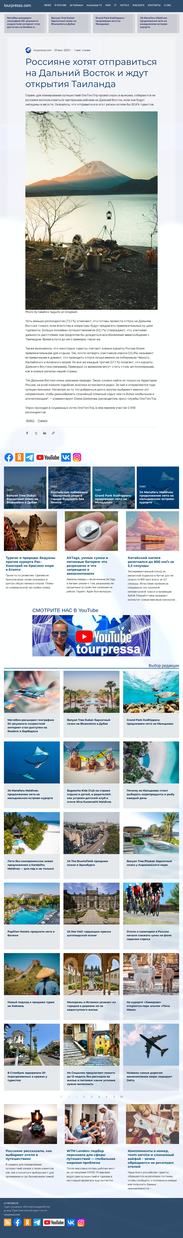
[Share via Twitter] (36, 433)
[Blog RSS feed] (7, 1222)
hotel (10, 489)
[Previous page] (69, 1097)
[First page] (61, 1097)
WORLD (30, 420)
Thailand (42, 420)
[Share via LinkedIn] (44, 433)
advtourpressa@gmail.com (36, 1206)
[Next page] (114, 1097)
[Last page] (121, 1097)
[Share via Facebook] (27, 433)
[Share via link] (53, 433)
